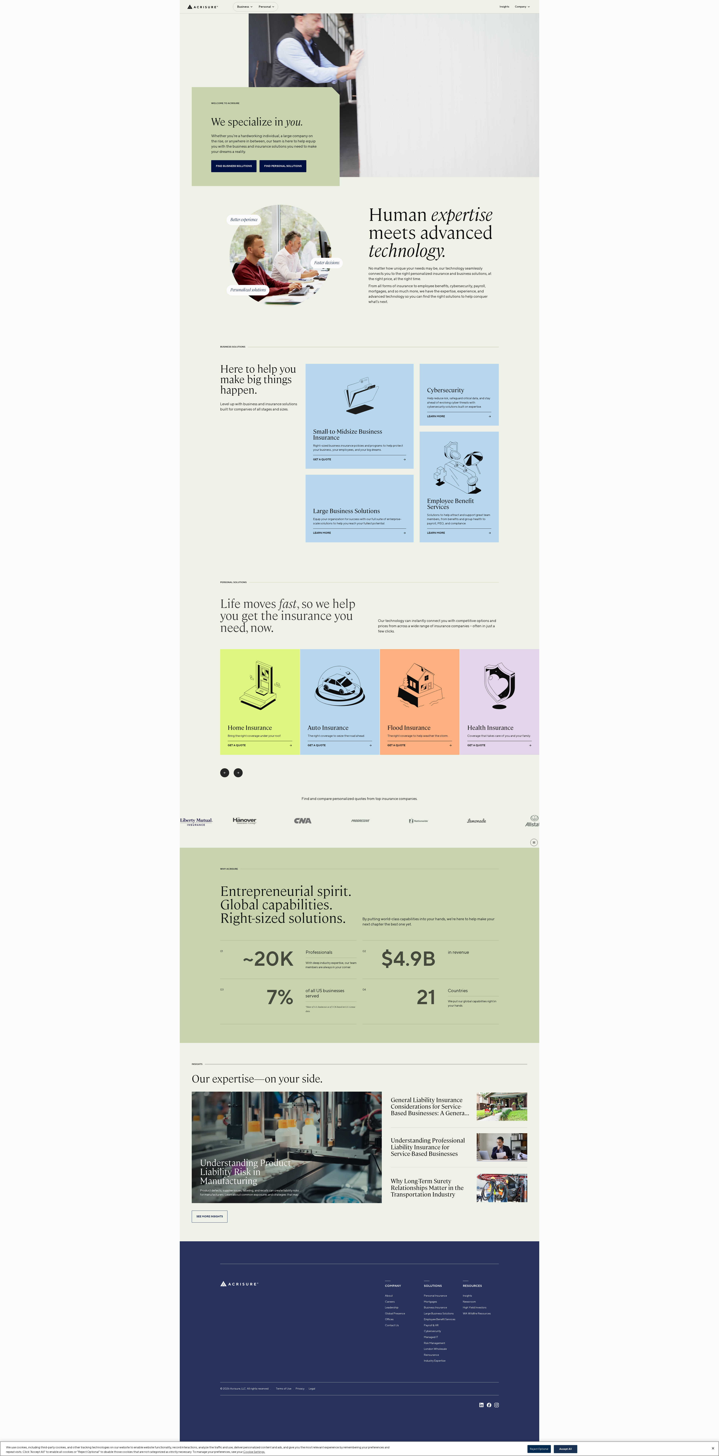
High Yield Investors (474, 1307)
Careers (390, 1301)
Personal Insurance (435, 1295)
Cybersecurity (432, 1331)
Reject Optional (539, 1449)
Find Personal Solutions (283, 166)
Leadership (391, 1307)
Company (520, 6)
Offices (389, 1319)
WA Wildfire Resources (477, 1313)
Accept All (565, 1449)
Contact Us (392, 1325)
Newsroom (469, 1301)
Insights (504, 6)
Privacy (300, 1388)
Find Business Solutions (234, 166)
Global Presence (395, 1313)
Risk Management (434, 1343)
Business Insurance (435, 1307)
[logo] (202, 6)
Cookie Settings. (254, 1452)
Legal (312, 1388)
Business (243, 6)
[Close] (713, 1448)
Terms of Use (283, 1388)
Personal (265, 6)
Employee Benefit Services (439, 1319)
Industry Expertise (434, 1360)
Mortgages (430, 1301)
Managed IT (431, 1337)
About (389, 1295)
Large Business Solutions (439, 1313)
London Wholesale (435, 1348)
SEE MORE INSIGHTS (209, 1216)
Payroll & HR (431, 1325)
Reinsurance (431, 1354)
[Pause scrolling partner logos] (534, 842)
